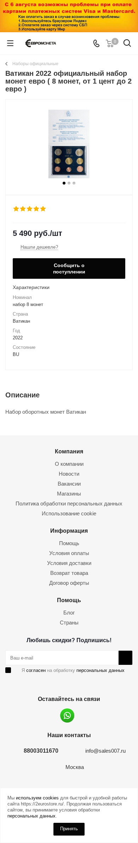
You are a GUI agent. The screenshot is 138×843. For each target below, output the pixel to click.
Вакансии (69, 484)
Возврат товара (69, 573)
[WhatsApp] (67, 715)
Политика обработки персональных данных (69, 503)
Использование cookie (69, 513)
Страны (69, 622)
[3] (30, 209)
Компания (69, 451)
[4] (36, 209)
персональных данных (100, 670)
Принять (69, 828)
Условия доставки (69, 563)
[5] (43, 209)
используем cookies (37, 797)
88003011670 (41, 750)
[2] (23, 209)
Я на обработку (73, 670)
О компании (69, 464)
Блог (69, 613)
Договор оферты (69, 583)
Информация (69, 530)
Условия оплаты (69, 553)
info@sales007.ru (105, 751)
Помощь (69, 543)
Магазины (69, 494)
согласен (36, 670)
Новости (69, 474)
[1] (16, 209)
